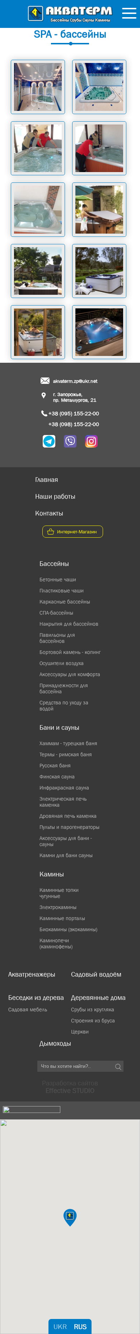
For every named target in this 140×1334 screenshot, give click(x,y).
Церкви (80, 1031)
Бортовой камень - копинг (70, 652)
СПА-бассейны (56, 613)
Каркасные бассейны (64, 601)
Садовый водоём (96, 974)
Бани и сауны (59, 727)
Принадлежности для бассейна (63, 688)
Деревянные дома (98, 997)
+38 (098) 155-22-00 (73, 424)
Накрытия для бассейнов (68, 624)
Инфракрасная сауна (64, 788)
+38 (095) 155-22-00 (73, 413)
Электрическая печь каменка (63, 802)
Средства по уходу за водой (63, 705)
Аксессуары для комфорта (69, 674)
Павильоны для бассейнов (57, 638)
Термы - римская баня (65, 754)
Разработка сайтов (70, 1086)
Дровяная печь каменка (68, 816)
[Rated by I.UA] (31, 1110)
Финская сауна (57, 776)
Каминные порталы (62, 918)
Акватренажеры (31, 974)
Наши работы (55, 496)
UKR (60, 1326)
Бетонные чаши (57, 579)
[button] (70, 1218)
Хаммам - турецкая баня (68, 743)
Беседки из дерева (36, 997)
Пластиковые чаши (61, 590)
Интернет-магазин (77, 531)
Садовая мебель (27, 1009)
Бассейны (54, 563)
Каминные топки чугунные (59, 893)
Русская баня (55, 765)
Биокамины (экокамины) (68, 929)
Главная (46, 479)
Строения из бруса (93, 1020)
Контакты (49, 513)
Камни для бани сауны (66, 855)
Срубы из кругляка (92, 1009)
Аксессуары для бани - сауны (65, 841)
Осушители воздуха (61, 663)
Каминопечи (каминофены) (56, 943)
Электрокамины (57, 907)
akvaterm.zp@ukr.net (75, 381)
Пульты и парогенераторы (69, 827)
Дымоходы (55, 1043)
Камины (51, 874)
